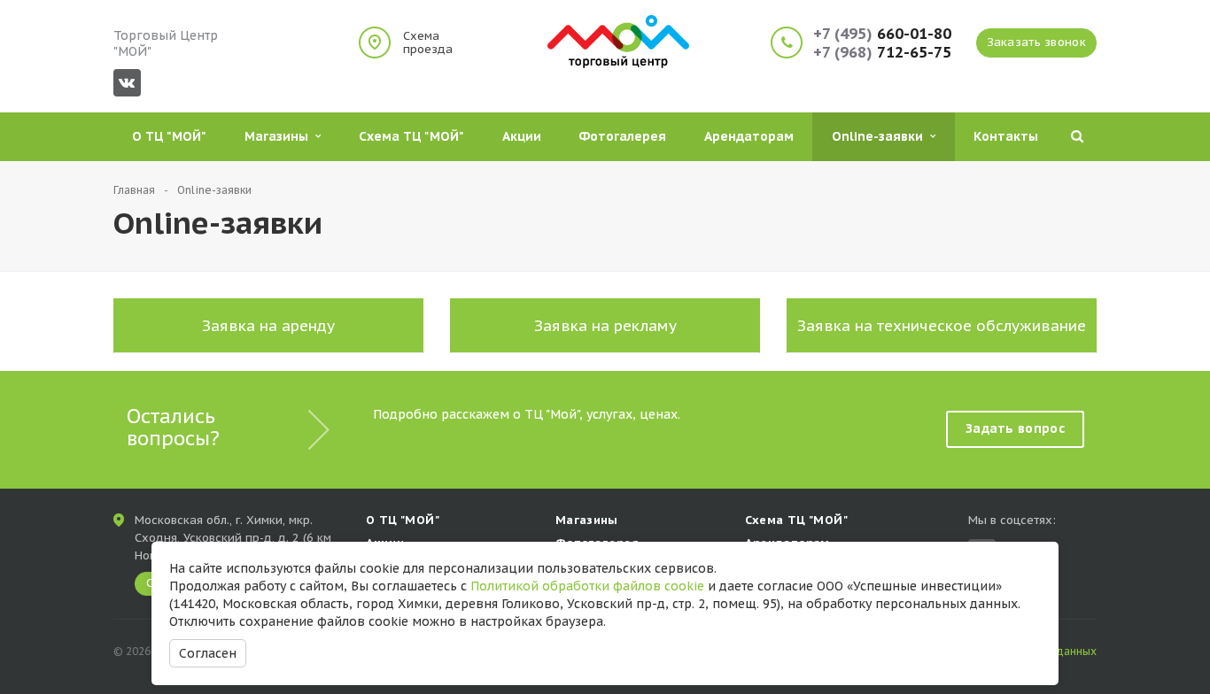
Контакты (1005, 136)
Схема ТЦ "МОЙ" (411, 136)
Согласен (208, 653)
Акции (521, 136)
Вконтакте (127, 82)
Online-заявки (881, 136)
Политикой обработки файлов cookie (587, 586)
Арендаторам (749, 136)
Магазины (279, 136)
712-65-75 (882, 52)
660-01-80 (882, 34)
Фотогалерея (622, 136)
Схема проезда (428, 42)
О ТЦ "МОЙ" (169, 136)
